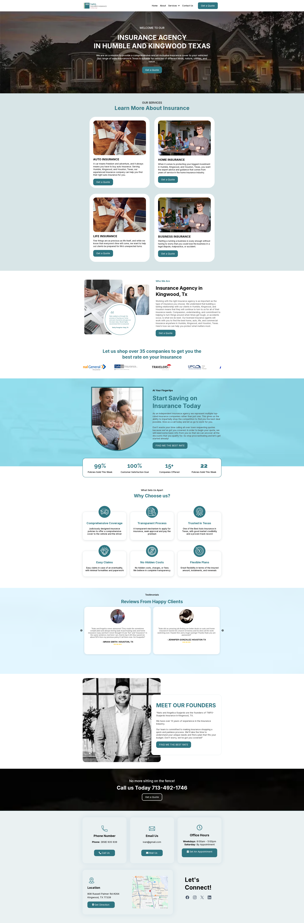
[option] (117, 630)
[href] (150, 892)
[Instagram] (194, 897)
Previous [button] (81, 630)
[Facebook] (187, 897)
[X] (202, 897)
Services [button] (173, 6)
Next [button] (222, 630)
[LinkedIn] (209, 897)
